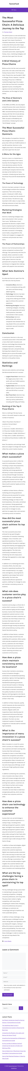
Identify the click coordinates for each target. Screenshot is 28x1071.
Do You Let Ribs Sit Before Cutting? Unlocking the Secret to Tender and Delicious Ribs (12, 1046)
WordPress (14, 1068)
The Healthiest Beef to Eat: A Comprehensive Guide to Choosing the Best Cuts (13, 1028)
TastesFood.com (13, 1066)
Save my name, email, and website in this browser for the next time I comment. (14, 987)
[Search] (21, 1008)
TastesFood (14, 4)
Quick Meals (7, 941)
